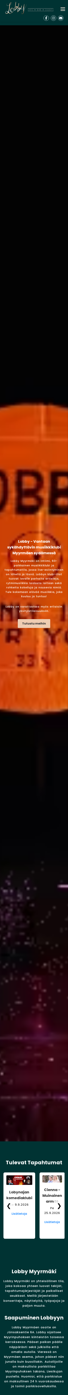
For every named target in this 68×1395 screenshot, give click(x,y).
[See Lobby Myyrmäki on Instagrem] (53, 18)
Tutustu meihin (34, 623)
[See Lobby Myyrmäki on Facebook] (46, 18)
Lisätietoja (19, 1214)
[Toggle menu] (63, 9)
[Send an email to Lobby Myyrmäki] (60, 18)
